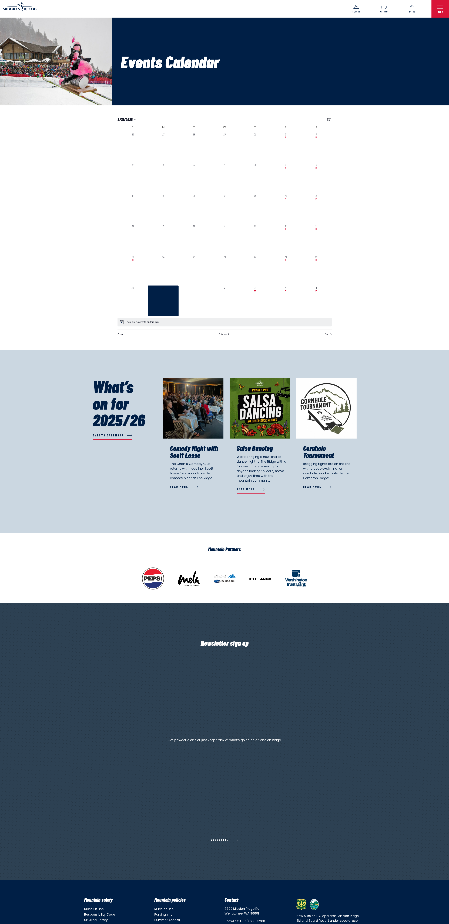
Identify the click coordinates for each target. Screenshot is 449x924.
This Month (224, 334)
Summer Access (167, 920)
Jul (121, 334)
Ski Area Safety (96, 920)
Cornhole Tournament (318, 451)
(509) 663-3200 (252, 921)
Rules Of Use (94, 909)
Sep (327, 334)
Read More (179, 486)
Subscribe (219, 839)
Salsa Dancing (255, 448)
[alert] (142, 322)
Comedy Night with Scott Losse (194, 451)
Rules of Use (163, 909)
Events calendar (108, 435)
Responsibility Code (99, 914)
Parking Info (163, 914)
